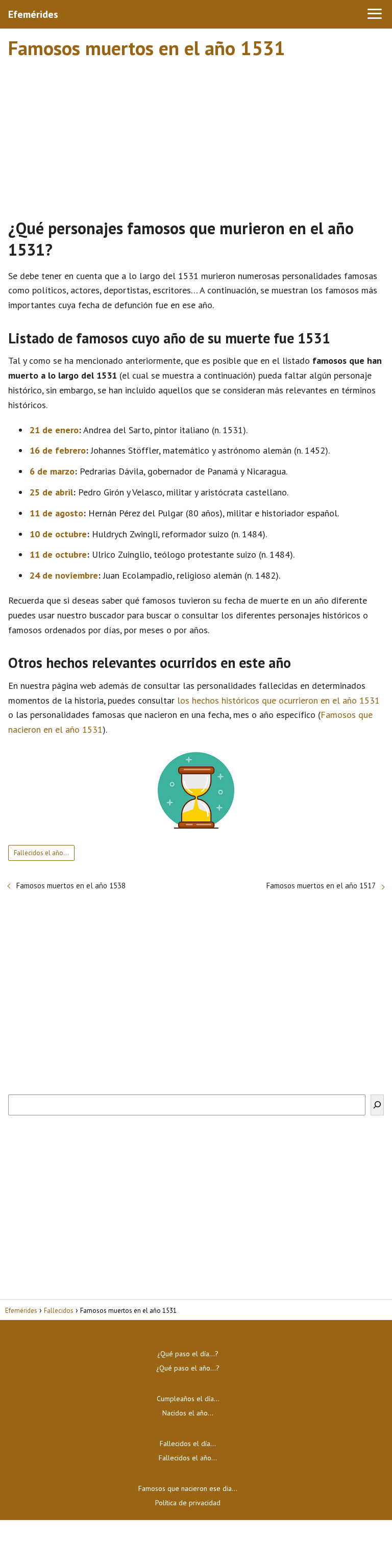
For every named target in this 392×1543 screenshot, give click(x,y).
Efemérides (33, 14)
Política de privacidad (187, 1502)
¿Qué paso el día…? (187, 1353)
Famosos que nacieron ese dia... (187, 1488)
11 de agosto (56, 513)
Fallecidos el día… (188, 1443)
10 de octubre (58, 534)
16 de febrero (58, 450)
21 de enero (54, 430)
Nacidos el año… (187, 1412)
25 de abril (51, 492)
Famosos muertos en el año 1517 (321, 885)
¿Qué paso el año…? (187, 1368)
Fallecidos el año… (41, 853)
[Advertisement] (196, 134)
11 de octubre (58, 554)
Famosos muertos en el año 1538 (71, 885)
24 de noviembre (64, 575)
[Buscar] (377, 1104)
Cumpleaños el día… (188, 1398)
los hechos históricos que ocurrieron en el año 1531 (278, 700)
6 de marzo (52, 471)
